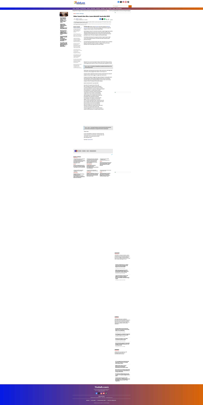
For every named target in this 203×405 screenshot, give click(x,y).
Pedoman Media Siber (101, 400)
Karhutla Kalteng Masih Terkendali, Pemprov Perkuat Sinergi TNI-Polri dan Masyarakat (122, 344)
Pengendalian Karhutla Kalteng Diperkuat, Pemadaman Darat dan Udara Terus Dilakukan (122, 329)
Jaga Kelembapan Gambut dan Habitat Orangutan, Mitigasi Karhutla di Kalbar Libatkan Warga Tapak (122, 277)
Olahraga (98, 8)
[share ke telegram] (107, 19)
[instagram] (123, 2)
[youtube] (126, 2)
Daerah (88, 8)
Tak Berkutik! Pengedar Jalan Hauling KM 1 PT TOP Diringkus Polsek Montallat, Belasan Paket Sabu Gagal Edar (122, 379)
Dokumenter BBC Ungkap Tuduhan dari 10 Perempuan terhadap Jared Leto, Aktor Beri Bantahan (63, 38)
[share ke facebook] (100, 19)
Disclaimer (93, 400)
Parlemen (103, 8)
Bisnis (114, 8)
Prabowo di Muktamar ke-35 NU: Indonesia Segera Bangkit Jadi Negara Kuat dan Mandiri (121, 265)
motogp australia (93, 150)
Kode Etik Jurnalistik (111, 400)
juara (88, 150)
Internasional (83, 8)
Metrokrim (93, 8)
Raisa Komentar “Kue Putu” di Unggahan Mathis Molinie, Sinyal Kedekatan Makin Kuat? (63, 32)
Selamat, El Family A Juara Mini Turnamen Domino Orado (121, 339)
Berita (77, 13)
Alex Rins (97, 26)
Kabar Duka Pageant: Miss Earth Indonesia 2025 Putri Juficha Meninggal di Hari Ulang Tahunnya (63, 26)
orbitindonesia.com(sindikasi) (96, 397)
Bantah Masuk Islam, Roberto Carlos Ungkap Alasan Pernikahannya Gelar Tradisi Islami (63, 20)
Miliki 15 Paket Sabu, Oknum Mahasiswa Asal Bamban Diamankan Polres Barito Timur (121, 366)
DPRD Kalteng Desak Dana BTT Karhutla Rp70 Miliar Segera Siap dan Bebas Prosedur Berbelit (121, 271)
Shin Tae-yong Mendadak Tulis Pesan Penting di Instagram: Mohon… (102, 10)
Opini (106, 8)
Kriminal (110, 8)
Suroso (77, 18)
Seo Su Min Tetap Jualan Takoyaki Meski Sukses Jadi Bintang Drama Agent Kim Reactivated (63, 44)
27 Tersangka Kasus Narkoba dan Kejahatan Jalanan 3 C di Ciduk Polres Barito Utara (122, 362)
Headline (83, 150)
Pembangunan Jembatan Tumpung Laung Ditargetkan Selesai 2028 (122, 335)
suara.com (90, 139)
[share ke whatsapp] (105, 19)
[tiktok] (128, 2)
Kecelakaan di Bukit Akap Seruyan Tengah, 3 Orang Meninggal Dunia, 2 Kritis (122, 374)
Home (74, 8)
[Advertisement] (64, 63)
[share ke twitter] (103, 19)
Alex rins (79, 150)
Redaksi (87, 400)
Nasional (77, 8)
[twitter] (121, 2)
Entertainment (119, 8)
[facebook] (119, 2)
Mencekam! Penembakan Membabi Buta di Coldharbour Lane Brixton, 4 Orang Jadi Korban (122, 370)
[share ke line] (109, 19)
